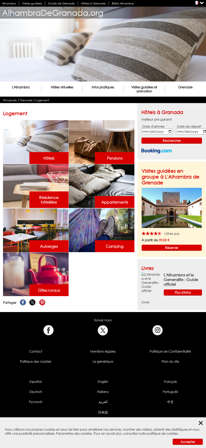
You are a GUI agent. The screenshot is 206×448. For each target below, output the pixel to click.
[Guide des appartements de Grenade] (101, 186)
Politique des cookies (35, 361)
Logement (42, 100)
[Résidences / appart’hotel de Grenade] (35, 186)
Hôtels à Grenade (93, 3)
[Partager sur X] (32, 302)
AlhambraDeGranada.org (52, 13)
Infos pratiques (103, 87)
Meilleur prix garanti (156, 119)
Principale (10, 100)
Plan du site (170, 361)
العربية (103, 402)
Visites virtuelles (62, 87)
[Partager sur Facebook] (23, 302)
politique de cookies (162, 433)
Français (170, 382)
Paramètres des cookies (74, 433)
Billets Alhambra (123, 3)
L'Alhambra (21, 87)
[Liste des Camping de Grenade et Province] (101, 230)
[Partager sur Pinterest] (42, 302)
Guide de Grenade (61, 3)
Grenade (185, 87)
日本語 (103, 412)
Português (170, 392)
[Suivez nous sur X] (103, 330)
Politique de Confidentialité (170, 351)
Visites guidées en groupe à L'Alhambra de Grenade (170, 176)
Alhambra (9, 3)
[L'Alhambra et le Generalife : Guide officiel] (151, 282)
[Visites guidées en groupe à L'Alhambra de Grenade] (172, 208)
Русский (35, 402)
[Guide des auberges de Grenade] (101, 142)
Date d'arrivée (153, 126)
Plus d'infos (183, 292)
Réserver (171, 248)
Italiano (103, 392)
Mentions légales (103, 351)
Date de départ (189, 126)
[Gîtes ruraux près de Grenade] (35, 274)
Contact (35, 351)
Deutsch (35, 392)
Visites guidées (32, 3)
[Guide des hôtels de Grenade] (35, 142)
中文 (170, 402)
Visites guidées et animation (144, 89)
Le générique (103, 361)
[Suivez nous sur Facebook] (48, 330)
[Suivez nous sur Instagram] (157, 330)
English (103, 382)
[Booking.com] (156, 151)
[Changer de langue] (197, 3)
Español (36, 382)
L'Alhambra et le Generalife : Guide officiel (181, 279)
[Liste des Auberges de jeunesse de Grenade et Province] (35, 230)
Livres (147, 268)
